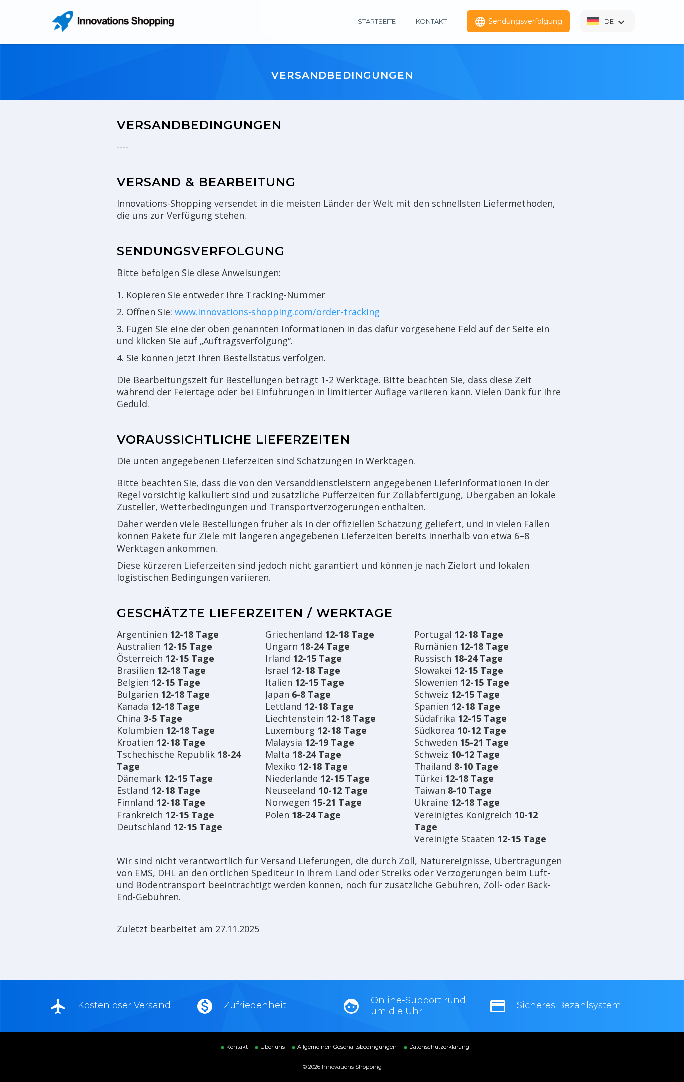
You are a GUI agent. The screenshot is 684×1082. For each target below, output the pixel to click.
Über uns (272, 1046)
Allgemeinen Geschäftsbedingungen (347, 1046)
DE (615, 22)
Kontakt (431, 21)
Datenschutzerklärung (439, 1046)
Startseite (377, 21)
